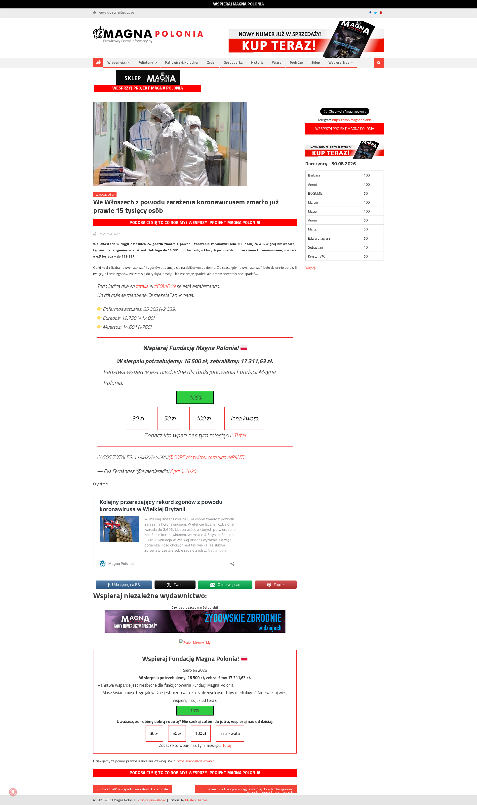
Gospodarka (233, 62)
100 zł (203, 418)
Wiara (276, 62)
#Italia (142, 286)
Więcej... (311, 267)
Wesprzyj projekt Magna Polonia (147, 88)
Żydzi (211, 62)
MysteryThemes (196, 800)
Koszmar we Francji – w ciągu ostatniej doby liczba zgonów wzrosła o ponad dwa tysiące (249, 789)
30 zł (138, 418)
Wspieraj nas (338, 62)
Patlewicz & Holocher (182, 62)
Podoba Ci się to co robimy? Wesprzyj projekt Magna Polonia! (195, 222)
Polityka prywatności (151, 800)
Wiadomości (116, 62)
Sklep (315, 62)
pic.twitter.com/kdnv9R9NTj (215, 457)
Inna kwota (244, 418)
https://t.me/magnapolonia (352, 119)
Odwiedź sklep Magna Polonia (148, 77)
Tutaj (240, 435)
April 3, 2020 (183, 471)
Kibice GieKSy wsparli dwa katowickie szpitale (134, 789)
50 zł (170, 418)
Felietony (145, 62)
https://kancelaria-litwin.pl (196, 760)
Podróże (296, 62)
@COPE (176, 457)
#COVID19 (164, 286)
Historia (257, 62)
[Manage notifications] (13, 792)
